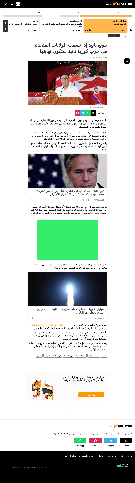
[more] (32, 199)
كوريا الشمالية (80, 356)
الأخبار (39, 356)
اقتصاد (106, 434)
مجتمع (75, 434)
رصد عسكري (84, 434)
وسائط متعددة (65, 434)
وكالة (97, 132)
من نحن (129, 456)
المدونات (56, 434)
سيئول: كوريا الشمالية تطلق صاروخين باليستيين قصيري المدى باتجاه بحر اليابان (70, 310)
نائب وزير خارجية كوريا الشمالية (47, 325)
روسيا (113, 434)
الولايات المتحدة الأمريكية (53, 356)
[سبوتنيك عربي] (123, 6)
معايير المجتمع (70, 456)
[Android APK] (123, 466)
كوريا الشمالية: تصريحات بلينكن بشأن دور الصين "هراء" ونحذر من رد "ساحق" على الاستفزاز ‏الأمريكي (70, 192)
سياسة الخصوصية (86, 456)
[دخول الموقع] (12, 4)
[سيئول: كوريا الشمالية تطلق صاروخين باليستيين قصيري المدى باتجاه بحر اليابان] (67, 289)
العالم (104, 356)
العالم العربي (128, 434)
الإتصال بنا (99, 456)
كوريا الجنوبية (68, 356)
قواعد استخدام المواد (115, 456)
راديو (92, 434)
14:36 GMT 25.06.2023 (97, 57)
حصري (99, 434)
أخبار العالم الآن (94, 356)
